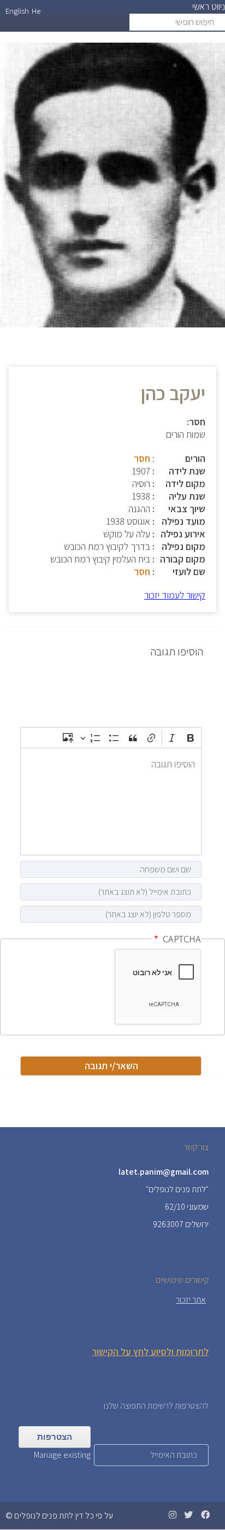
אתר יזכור (191, 1299)
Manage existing (62, 1455)
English (17, 10)
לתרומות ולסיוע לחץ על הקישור (150, 1351)
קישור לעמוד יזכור (174, 595)
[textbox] (111, 801)
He (36, 10)
